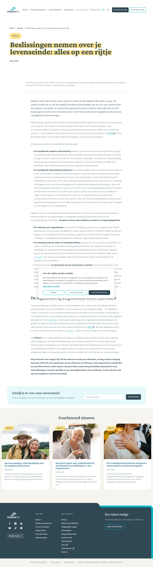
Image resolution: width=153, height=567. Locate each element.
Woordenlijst (66, 530)
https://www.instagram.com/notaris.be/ (15, 523)
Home (12, 28)
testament (38, 257)
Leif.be (110, 133)
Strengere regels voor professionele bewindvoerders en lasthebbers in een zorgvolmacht (75, 466)
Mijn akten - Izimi (137, 10)
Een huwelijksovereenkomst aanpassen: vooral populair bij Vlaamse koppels (127, 464)
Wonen (25, 10)
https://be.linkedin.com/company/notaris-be (21, 523)
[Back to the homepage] (13, 10)
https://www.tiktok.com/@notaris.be (15, 528)
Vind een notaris (120, 10)
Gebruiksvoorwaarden (38, 562)
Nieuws (20, 28)
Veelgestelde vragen (69, 527)
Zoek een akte (66, 538)
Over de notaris (82, 10)
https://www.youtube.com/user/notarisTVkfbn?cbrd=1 (9, 528)
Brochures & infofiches (70, 523)
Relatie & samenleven (38, 10)
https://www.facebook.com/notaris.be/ (9, 523)
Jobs (63, 545)
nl (108, 10)
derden (71, 330)
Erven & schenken (55, 10)
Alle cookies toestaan (99, 292)
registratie (52, 320)
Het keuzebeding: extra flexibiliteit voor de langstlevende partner (24, 464)
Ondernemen (68, 10)
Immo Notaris (66, 548)
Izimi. (90, 327)
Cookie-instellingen (76, 292)
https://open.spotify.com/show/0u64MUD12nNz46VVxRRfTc (21, 528)
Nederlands (14, 536)
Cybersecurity (66, 541)
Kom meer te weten (51, 286)
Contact (64, 552)
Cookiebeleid (69, 562)
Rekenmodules (95, 10)
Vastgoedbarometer (69, 534)
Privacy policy (55, 562)
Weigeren (54, 292)
